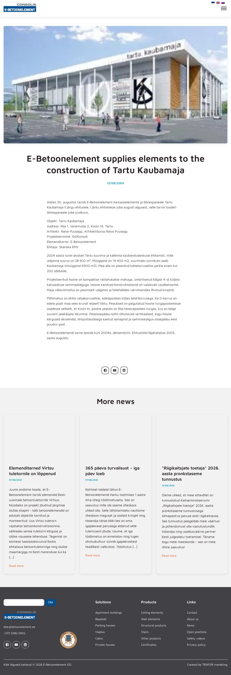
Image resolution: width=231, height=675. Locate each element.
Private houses (105, 644)
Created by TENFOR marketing (207, 664)
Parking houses (105, 625)
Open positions (196, 631)
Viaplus (100, 631)
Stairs (145, 631)
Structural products (153, 625)
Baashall (100, 619)
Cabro (99, 638)
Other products (151, 638)
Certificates (148, 644)
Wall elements (150, 619)
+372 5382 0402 (14, 633)
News (190, 625)
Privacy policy (196, 644)
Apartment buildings (108, 612)
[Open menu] (223, 8)
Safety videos (196, 638)
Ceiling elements (152, 612)
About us (193, 619)
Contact (192, 612)
